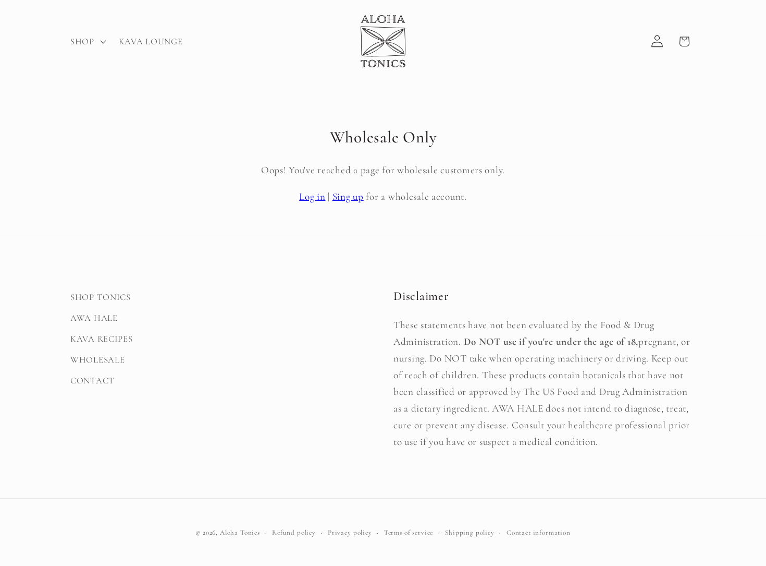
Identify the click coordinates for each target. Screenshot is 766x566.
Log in (312, 196)
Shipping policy (470, 532)
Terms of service (408, 532)
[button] (87, 41)
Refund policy (294, 532)
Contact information (538, 532)
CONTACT (92, 380)
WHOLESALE (97, 359)
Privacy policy (350, 532)
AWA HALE (94, 317)
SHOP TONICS (100, 297)
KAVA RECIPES (101, 338)
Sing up (348, 196)
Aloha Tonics (240, 532)
